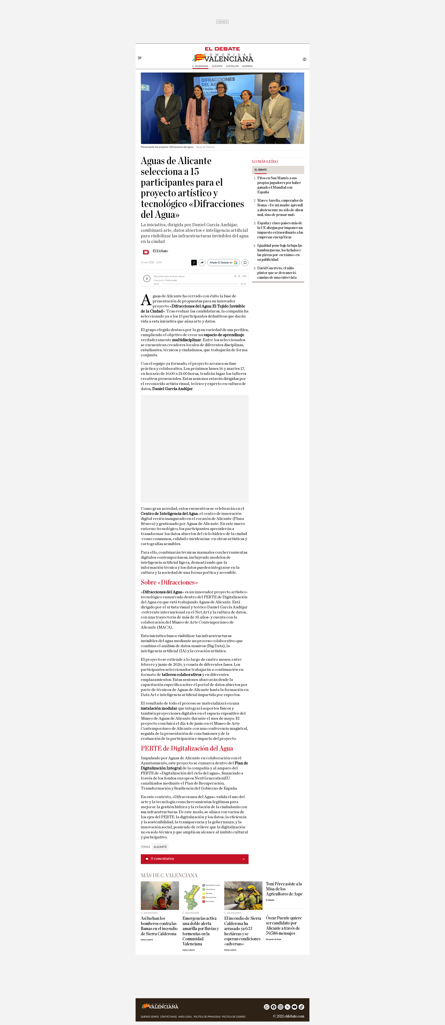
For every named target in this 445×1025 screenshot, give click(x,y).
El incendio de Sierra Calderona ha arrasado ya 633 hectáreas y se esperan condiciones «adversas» (242, 931)
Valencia (247, 66)
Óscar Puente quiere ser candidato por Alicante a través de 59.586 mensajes (284, 926)
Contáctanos (168, 1016)
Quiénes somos (150, 1016)
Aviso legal (185, 1016)
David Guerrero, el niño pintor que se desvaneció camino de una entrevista (277, 273)
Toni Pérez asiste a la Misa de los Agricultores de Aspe (284, 889)
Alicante (217, 66)
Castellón (232, 66)
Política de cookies (233, 1016)
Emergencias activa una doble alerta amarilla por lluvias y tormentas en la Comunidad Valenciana (201, 931)
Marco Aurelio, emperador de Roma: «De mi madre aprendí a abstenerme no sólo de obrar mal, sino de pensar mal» (280, 207)
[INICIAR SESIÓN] (304, 59)
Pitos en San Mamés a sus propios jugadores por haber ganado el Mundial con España (279, 185)
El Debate (160, 251)
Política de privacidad (207, 1016)
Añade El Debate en (221, 262)
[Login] (304, 59)
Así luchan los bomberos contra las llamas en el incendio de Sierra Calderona (159, 926)
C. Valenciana (200, 66)
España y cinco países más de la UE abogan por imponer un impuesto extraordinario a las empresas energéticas (280, 230)
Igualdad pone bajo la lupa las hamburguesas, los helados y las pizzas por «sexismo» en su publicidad (279, 252)
